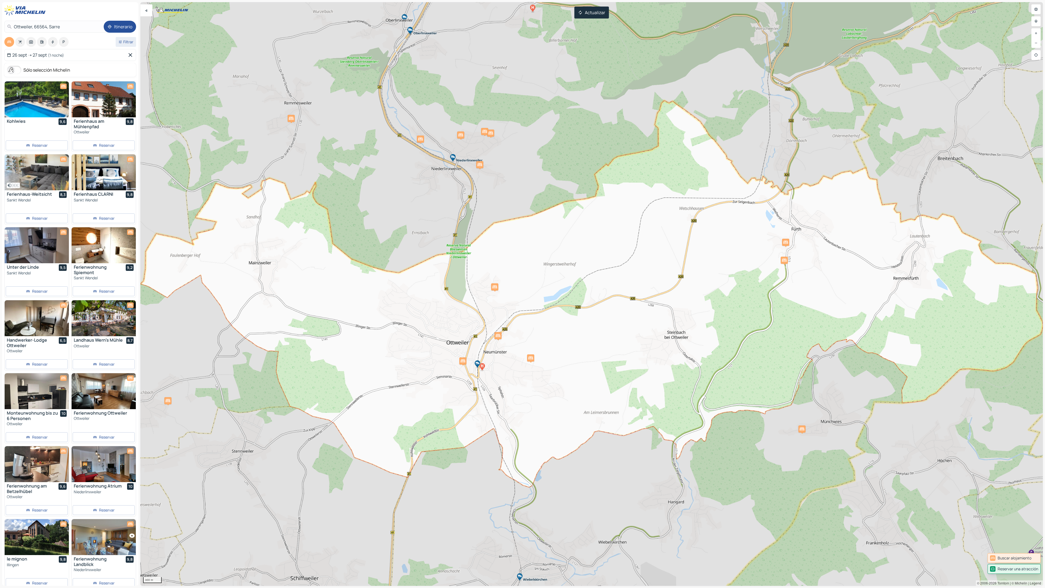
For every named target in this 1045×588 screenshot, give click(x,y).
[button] (802, 429)
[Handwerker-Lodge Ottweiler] (37, 318)
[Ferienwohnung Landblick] (104, 537)
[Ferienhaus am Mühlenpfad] (104, 99)
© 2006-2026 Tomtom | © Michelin (1002, 583)
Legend (1035, 583)
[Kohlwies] (37, 99)
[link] (1014, 558)
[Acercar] (1036, 33)
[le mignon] (37, 537)
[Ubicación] (1036, 55)
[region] (591, 294)
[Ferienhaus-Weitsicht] (37, 172)
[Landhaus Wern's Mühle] (104, 318)
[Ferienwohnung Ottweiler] (104, 391)
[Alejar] (1036, 43)
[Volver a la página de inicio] (26, 10)
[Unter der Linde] (37, 245)
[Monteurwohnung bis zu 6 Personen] (37, 391)
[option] (9, 42)
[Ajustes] (1036, 21)
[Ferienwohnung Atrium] (104, 464)
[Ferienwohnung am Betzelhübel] (37, 464)
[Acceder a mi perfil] (1036, 9)
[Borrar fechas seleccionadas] (131, 55)
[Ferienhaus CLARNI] (104, 172)
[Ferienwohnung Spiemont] (104, 245)
